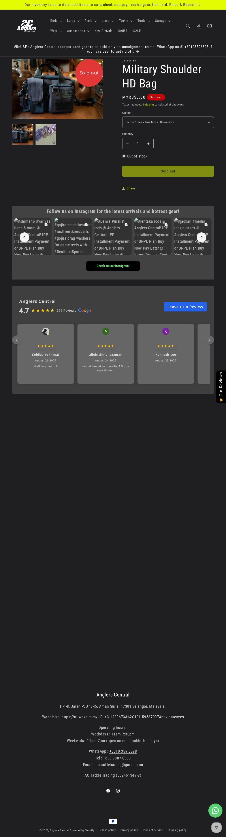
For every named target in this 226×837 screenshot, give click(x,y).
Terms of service (153, 830)
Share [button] (131, 188)
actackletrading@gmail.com (119, 765)
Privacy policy (129, 830)
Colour (126, 113)
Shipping (148, 104)
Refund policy (107, 830)
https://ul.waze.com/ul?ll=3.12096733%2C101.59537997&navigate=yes (123, 717)
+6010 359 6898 (123, 751)
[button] (55, 21)
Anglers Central (59, 830)
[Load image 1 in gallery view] (22, 134)
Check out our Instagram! (113, 266)
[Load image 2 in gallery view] (46, 134)
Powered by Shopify (82, 830)
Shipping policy (177, 830)
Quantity (127, 134)
